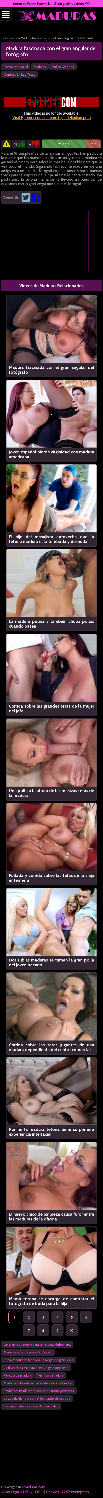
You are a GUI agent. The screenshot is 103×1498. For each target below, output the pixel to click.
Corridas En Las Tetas (19, 74)
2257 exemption (75, 1492)
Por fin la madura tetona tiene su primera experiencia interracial (51, 1132)
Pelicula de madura (17, 1375)
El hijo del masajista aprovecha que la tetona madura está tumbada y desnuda (51, 539)
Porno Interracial (16, 67)
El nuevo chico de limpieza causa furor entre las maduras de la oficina (51, 1216)
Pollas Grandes (63, 67)
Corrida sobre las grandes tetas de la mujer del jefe (51, 708)
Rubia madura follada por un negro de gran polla (38, 1360)
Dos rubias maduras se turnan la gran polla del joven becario (51, 962)
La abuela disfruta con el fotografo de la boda (37, 1398)
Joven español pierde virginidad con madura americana (51, 454)
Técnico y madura (50, 1375)
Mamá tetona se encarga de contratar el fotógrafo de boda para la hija (51, 1301)
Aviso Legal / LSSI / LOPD (22, 1492)
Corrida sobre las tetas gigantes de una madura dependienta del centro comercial (51, 1047)
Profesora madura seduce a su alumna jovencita (39, 1391)
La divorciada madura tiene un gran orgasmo (36, 1367)
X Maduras (9, 38)
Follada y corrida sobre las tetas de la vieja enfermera (51, 878)
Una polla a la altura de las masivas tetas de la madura (51, 793)
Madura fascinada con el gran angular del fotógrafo (51, 51)
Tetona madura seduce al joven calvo (31, 1406)
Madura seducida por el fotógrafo (28, 1352)
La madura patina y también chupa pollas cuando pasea (51, 624)
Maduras (40, 67)
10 (72, 1330)
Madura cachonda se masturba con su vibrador (38, 1383)
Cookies (52, 1492)
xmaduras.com (33, 1487)
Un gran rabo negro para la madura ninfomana (37, 1344)
